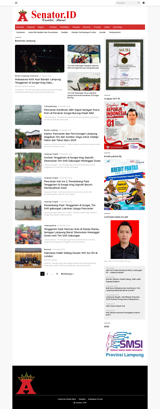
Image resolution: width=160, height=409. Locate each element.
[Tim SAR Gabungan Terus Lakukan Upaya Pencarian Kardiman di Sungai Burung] (84, 81)
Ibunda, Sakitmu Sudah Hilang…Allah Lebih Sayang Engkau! (123, 280)
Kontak (103, 32)
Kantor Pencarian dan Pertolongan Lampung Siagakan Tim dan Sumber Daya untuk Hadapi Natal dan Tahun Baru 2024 (71, 137)
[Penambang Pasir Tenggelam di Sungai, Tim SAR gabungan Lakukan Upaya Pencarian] (28, 210)
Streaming (117, 27)
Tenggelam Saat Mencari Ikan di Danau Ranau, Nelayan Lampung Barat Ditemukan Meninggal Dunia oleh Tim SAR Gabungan (72, 232)
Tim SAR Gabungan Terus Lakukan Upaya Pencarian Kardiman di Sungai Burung (83, 95)
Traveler (97, 27)
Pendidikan (64, 27)
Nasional (30, 27)
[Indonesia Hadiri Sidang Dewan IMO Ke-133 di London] (28, 258)
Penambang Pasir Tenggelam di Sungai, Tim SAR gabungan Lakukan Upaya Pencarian (70, 207)
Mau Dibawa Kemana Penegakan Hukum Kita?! (123, 313)
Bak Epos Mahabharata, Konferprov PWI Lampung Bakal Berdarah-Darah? (123, 289)
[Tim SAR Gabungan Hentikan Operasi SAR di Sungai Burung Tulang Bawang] (84, 54)
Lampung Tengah (51, 154)
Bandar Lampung (22, 76)
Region (41, 27)
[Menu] (16, 3)
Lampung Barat (50, 225)
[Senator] (47, 15)
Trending (52, 27)
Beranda (20, 27)
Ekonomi (86, 27)
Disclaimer (20, 32)
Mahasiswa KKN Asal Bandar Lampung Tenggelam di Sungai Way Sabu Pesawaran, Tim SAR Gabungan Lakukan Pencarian (39, 84)
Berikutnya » (67, 273)
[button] (138, 3)
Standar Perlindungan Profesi (84, 32)
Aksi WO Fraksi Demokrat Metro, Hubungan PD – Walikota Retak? (124, 271)
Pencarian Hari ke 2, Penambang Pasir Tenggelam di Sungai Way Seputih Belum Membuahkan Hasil (68, 184)
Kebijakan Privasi (95, 399)
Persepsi (76, 27)
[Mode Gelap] (143, 3)
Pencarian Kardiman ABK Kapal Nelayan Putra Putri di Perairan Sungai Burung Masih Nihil (71, 111)
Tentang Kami (114, 32)
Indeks (107, 27)
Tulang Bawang (50, 106)
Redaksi (64, 32)
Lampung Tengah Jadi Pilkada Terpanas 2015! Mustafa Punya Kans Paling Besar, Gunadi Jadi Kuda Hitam (123, 298)
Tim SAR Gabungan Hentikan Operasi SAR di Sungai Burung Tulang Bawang (83, 67)
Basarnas (18, 86)
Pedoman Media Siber (67, 399)
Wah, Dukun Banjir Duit (115, 306)
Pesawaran (34, 76)
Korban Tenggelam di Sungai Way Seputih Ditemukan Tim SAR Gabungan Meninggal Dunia (72, 159)
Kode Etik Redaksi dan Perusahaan (43, 32)
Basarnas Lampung (28, 86)
